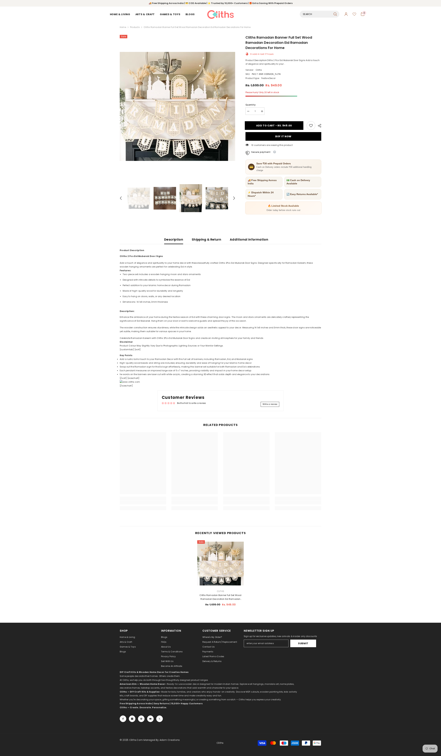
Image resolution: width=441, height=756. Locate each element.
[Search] (320, 14)
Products (135, 27)
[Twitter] (159, 718)
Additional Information (249, 239)
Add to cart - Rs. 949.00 (275, 125)
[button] (120, 198)
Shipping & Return (206, 239)
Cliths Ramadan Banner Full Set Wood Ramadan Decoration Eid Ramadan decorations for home (220, 597)
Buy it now (283, 136)
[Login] (346, 14)
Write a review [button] (270, 404)
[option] (177, 106)
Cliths (259, 69)
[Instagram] (132, 718)
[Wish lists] (354, 14)
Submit (303, 643)
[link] (311, 125)
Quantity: (250, 104)
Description (173, 239)
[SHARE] (318, 126)
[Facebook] (123, 718)
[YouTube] (150, 718)
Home (123, 27)
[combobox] (316, 14)
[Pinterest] (141, 718)
